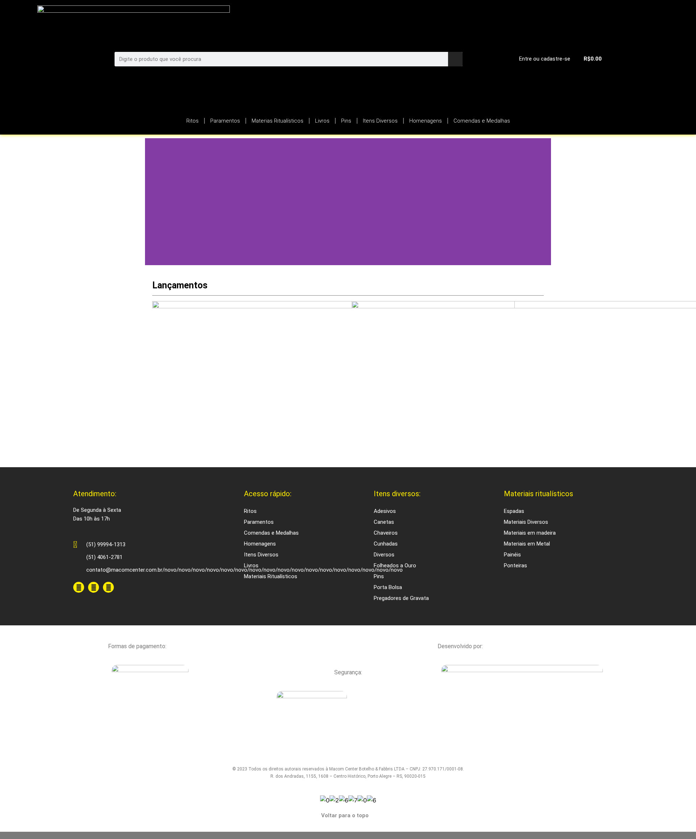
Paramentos (225, 121)
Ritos (192, 121)
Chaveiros (386, 533)
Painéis (512, 554)
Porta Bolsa (388, 587)
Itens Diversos (380, 121)
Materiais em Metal (527, 543)
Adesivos (385, 511)
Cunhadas (386, 543)
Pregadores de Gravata (401, 598)
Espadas (514, 511)
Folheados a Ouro (395, 565)
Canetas (384, 522)
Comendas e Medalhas (481, 121)
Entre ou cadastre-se (544, 58)
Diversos (384, 554)
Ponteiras (515, 565)
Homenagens (425, 121)
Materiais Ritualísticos (270, 576)
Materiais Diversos (526, 522)
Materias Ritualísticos (277, 121)
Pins (346, 121)
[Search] (455, 59)
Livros (322, 121)
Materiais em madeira (530, 533)
